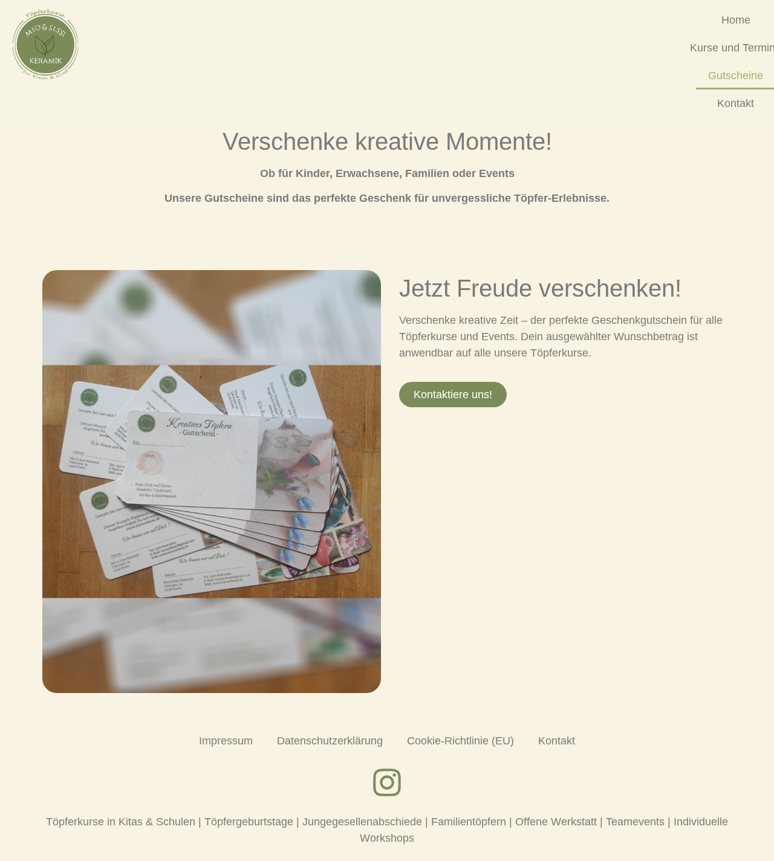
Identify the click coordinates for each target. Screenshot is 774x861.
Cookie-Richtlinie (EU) (460, 741)
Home (735, 20)
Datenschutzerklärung (330, 741)
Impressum (226, 741)
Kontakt (735, 103)
